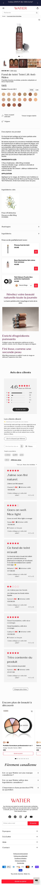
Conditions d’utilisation (20, 858)
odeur (7, 460)
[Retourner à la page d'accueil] (20, 800)
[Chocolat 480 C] (19, 105)
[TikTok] (25, 816)
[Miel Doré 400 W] (3, 105)
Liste (37, 90)
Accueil (3, 16)
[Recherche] (20, 12)
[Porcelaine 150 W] (14, 100)
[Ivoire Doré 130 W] (25, 100)
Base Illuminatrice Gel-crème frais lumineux (24, 261)
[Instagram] (20, 816)
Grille (31, 90)
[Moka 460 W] (9, 105)
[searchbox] (12, 446)
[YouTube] (31, 816)
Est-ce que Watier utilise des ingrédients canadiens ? (20, 781)
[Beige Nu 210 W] (9, 100)
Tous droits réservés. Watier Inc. (20, 874)
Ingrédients (20, 234)
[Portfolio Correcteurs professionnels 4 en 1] (18, 725)
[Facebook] (9, 816)
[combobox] (27, 464)
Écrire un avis (21, 409)
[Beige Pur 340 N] (35, 94)
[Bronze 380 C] (19, 94)
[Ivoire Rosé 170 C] (19, 100)
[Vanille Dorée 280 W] (30, 100)
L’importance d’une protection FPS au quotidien (20, 788)
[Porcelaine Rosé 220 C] (9, 94)
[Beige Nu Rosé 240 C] (3, 100)
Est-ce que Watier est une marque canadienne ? (20, 774)
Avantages (20, 227)
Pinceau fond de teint (21, 245)
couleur (7, 455)
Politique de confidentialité (20, 856)
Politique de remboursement (20, 853)
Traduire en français (15, 528)
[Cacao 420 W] (14, 105)
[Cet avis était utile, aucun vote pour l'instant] (28, 495)
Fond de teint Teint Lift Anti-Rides (14, 16)
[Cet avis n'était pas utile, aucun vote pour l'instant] (31, 495)
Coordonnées (20, 863)
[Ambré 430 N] (30, 94)
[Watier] (20, 8)
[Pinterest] (15, 816)
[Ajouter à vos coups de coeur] (39, 20)
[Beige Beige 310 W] (25, 94)
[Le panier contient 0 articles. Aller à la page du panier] (37, 8)
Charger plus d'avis (20, 689)
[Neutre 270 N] (14, 94)
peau (21, 455)
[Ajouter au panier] (36, 252)
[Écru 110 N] (35, 100)
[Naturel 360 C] (3, 94)
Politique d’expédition (20, 860)
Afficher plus (16, 460)
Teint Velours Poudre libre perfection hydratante (23, 278)
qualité (15, 455)
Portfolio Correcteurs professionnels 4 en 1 (18, 745)
